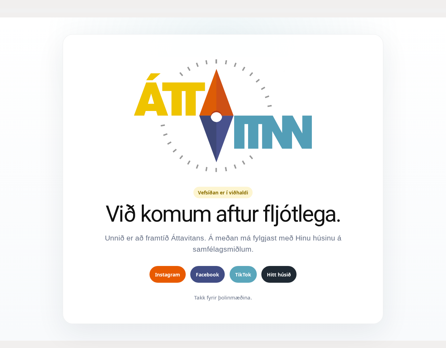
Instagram (167, 274)
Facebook (207, 274)
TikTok (243, 274)
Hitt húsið (279, 274)
